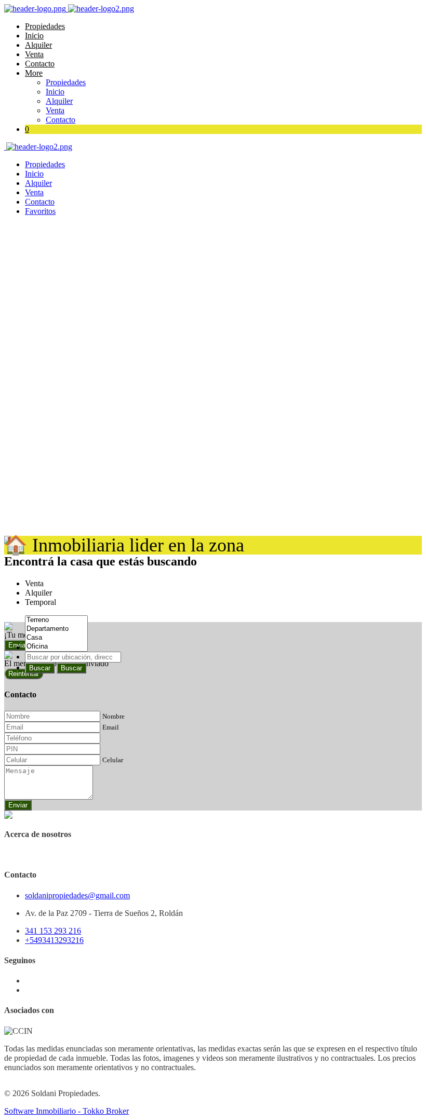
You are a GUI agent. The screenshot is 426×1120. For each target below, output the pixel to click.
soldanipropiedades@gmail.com (77, 895)
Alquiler (38, 45)
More (34, 73)
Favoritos (40, 211)
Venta (34, 54)
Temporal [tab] (40, 602)
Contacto (40, 63)
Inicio (34, 35)
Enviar (18, 805)
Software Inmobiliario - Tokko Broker (66, 1110)
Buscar (39, 668)
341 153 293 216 (53, 930)
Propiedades (45, 26)
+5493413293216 (54, 940)
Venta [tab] (34, 583)
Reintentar (23, 674)
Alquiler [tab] (38, 592)
